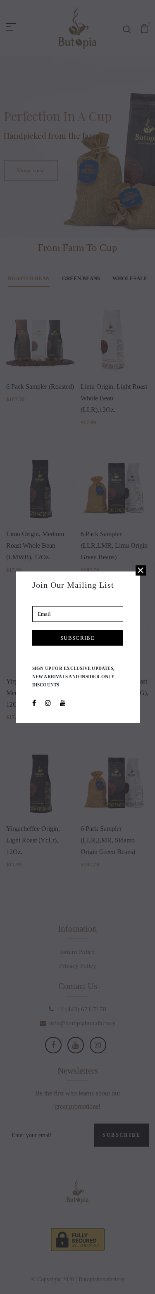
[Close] (141, 570)
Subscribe (77, 637)
